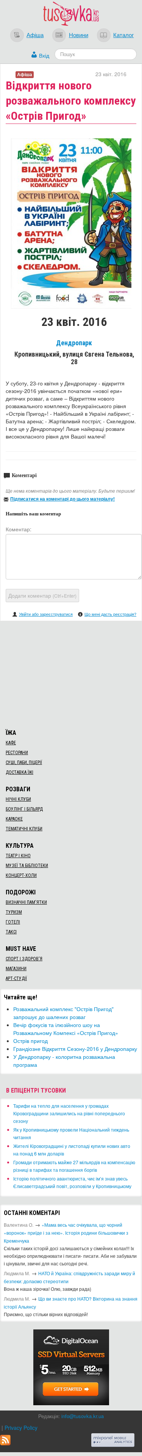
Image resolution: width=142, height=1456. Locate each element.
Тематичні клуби (24, 828)
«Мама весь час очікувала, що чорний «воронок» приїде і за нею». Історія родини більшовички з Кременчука (66, 1232)
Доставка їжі (19, 772)
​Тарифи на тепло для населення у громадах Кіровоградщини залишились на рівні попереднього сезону (69, 1113)
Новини (78, 34)
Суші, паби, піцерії (24, 762)
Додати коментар (42, 595)
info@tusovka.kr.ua (82, 1416)
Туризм (14, 912)
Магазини (16, 968)
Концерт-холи (21, 875)
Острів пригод (30, 1040)
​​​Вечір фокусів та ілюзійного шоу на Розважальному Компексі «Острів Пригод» (65, 1028)
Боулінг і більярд (24, 809)
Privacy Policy (21, 1427)
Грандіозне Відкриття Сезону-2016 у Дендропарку (75, 1048)
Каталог (123, 34)
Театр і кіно (18, 855)
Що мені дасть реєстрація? (110, 614)
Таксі (11, 932)
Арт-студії (16, 978)
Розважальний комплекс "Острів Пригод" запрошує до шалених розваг (63, 1013)
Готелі (13, 922)
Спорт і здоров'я (24, 958)
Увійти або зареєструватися (46, 614)
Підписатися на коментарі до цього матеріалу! (62, 498)
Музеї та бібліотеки (27, 865)
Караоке (14, 819)
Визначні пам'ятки (26, 902)
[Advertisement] (71, 673)
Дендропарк (74, 343)
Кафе (11, 742)
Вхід (44, 55)
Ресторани (17, 752)
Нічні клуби (18, 799)
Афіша (35, 34)
